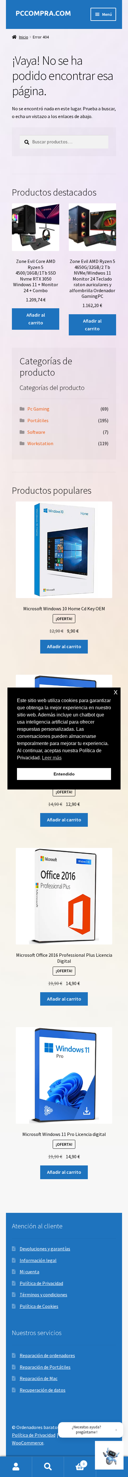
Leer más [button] (52, 757)
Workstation (40, 443)
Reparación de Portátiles (45, 1367)
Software (36, 432)
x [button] (116, 692)
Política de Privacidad (41, 1283)
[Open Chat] (109, 1455)
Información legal (38, 1260)
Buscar (48, 1467)
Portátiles (38, 420)
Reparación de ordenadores (47, 1355)
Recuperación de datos (42, 1390)
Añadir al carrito (35, 319)
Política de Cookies (39, 1306)
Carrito (74, 1461)
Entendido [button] (64, 774)
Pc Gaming (38, 409)
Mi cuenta (29, 1272)
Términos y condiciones (43, 1295)
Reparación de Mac (38, 1378)
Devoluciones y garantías (45, 1249)
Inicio (23, 37)
